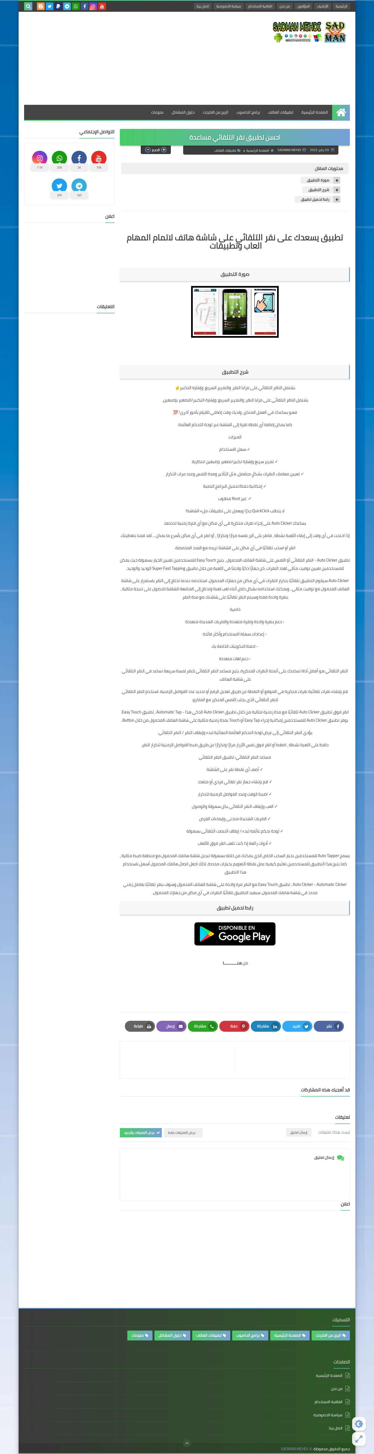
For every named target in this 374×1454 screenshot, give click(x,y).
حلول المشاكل (183, 112)
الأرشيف (322, 6)
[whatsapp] (76, 6)
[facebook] (84, 6)
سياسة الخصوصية (228, 6)
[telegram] (67, 6)
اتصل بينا (203, 6)
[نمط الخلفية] (359, 1439)
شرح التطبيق (318, 189)
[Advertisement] (123, 58)
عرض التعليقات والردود (139, 1132)
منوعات (157, 112)
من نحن (285, 6)
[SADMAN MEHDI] (310, 32)
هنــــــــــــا (232, 963)
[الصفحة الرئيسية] (341, 112)
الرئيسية (341, 6)
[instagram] (93, 6)
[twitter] (49, 6)
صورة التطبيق (317, 180)
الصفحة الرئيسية (314, 112)
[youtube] (102, 6)
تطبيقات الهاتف (280, 112)
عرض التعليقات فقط (182, 1132)
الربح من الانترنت (215, 112)
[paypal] (58, 6)
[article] (180, 1060)
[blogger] (41, 6)
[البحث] (28, 6)
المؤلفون (303, 6)
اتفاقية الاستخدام (260, 6)
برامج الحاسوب (248, 112)
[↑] (187, 1443)
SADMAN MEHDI (294, 1449)
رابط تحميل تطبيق (314, 199)
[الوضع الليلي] (359, 1424)
